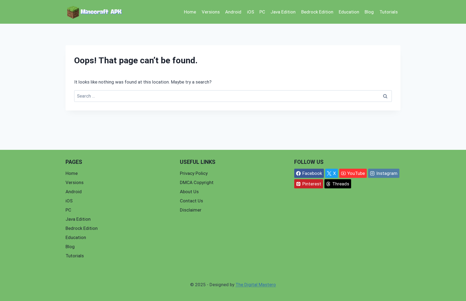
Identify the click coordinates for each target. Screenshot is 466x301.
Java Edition (283, 12)
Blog (369, 12)
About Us (189, 191)
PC (262, 12)
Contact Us (191, 200)
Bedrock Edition (317, 12)
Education (349, 12)
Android (233, 12)
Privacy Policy (194, 173)
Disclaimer (190, 210)
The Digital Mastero (255, 284)
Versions (211, 12)
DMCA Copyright (197, 182)
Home (190, 12)
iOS (250, 12)
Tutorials (388, 12)
